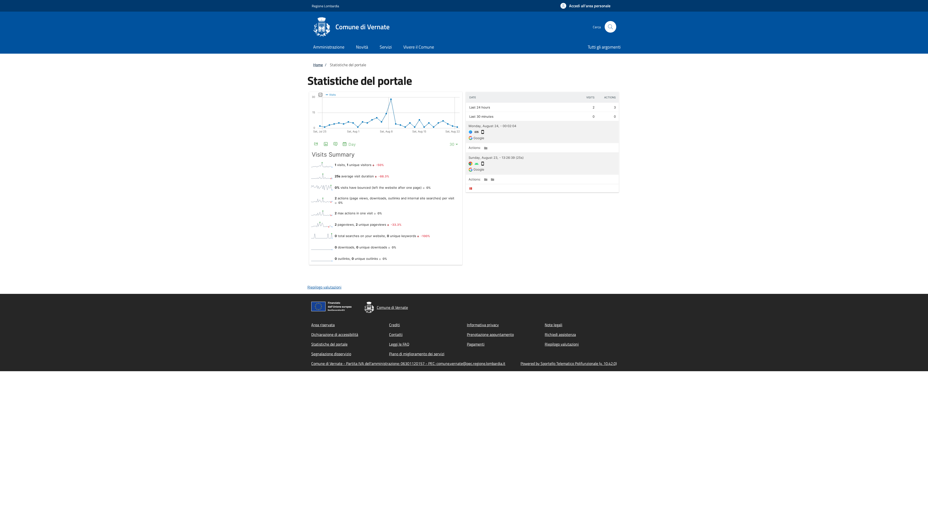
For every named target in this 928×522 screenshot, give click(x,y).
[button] (585, 6)
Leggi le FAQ (399, 344)
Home (318, 65)
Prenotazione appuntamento (490, 334)
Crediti (394, 325)
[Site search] (610, 27)
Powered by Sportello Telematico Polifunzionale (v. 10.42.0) (569, 363)
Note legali (553, 325)
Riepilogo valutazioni (324, 287)
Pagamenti (476, 344)
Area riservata (323, 325)
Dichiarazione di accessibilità (334, 334)
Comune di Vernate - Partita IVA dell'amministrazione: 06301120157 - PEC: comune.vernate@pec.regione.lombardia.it (408, 363)
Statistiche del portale (329, 344)
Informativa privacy (483, 325)
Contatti (396, 334)
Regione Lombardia (325, 5)
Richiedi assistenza (560, 334)
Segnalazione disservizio (331, 354)
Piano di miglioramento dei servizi (416, 354)
